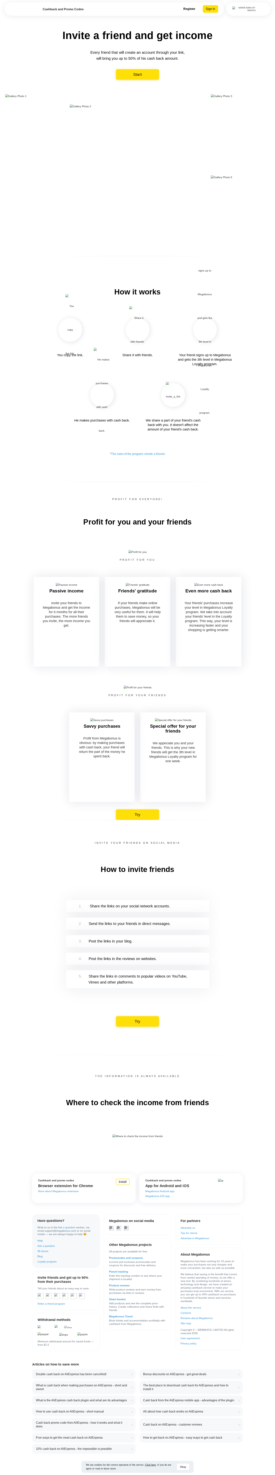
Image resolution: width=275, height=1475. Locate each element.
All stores (42, 1251)
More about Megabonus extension (58, 1191)
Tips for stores (189, 1232)
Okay (183, 1466)
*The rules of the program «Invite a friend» (137, 453)
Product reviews (119, 1285)
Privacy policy (189, 1343)
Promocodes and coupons (126, 1257)
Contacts (186, 1312)
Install (123, 1181)
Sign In (210, 8)
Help (40, 1240)
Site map (186, 1323)
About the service (191, 1307)
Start (137, 74)
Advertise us (188, 1227)
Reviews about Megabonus (197, 1318)
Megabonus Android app (159, 1191)
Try (137, 814)
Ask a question (66, 1227)
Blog (40, 1256)
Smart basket (117, 1299)
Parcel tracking (118, 1271)
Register (189, 8)
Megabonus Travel (121, 1316)
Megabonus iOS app (157, 1196)
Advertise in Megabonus (195, 1238)
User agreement (190, 1338)
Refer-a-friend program (51, 1303)
